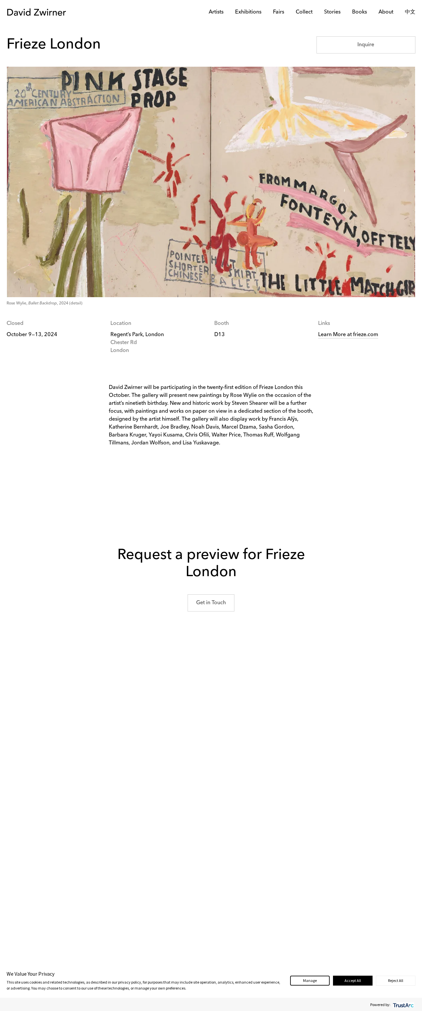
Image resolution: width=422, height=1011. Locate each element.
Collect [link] (304, 12)
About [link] (385, 12)
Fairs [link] (278, 12)
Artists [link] (216, 12)
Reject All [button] (395, 980)
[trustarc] (402, 1004)
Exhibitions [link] (248, 12)
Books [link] (359, 12)
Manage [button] (310, 980)
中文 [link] (410, 12)
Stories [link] (332, 12)
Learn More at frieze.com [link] (348, 334)
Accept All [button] (353, 980)
